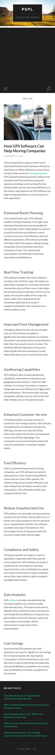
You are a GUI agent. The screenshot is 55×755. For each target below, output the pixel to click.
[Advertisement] (27, 55)
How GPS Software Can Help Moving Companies (24, 148)
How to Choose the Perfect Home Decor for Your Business (26, 725)
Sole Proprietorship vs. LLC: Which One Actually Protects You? (23, 715)
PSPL (27, 9)
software (13, 600)
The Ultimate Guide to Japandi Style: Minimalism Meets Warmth (22, 697)
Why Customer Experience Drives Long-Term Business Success (26, 706)
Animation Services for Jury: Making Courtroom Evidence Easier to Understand (25, 734)
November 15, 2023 (13, 156)
